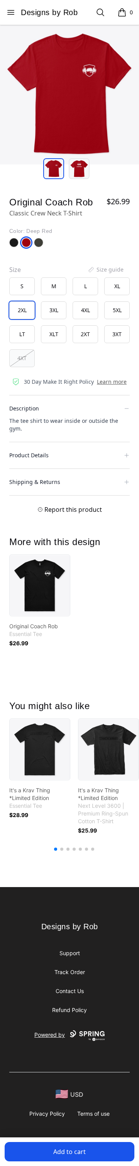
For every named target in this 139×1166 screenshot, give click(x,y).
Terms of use (93, 1113)
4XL (85, 310)
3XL (53, 310)
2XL (22, 310)
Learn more (112, 381)
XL (117, 286)
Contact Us (70, 991)
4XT (22, 358)
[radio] (22, 286)
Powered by (49, 1034)
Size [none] (15, 269)
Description (24, 408)
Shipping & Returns (34, 482)
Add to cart (69, 1151)
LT (22, 334)
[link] (40, 585)
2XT (85, 334)
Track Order (69, 972)
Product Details (29, 455)
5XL (117, 310)
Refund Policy (69, 1010)
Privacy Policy (47, 1113)
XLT (53, 334)
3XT (117, 334)
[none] (105, 270)
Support (69, 953)
